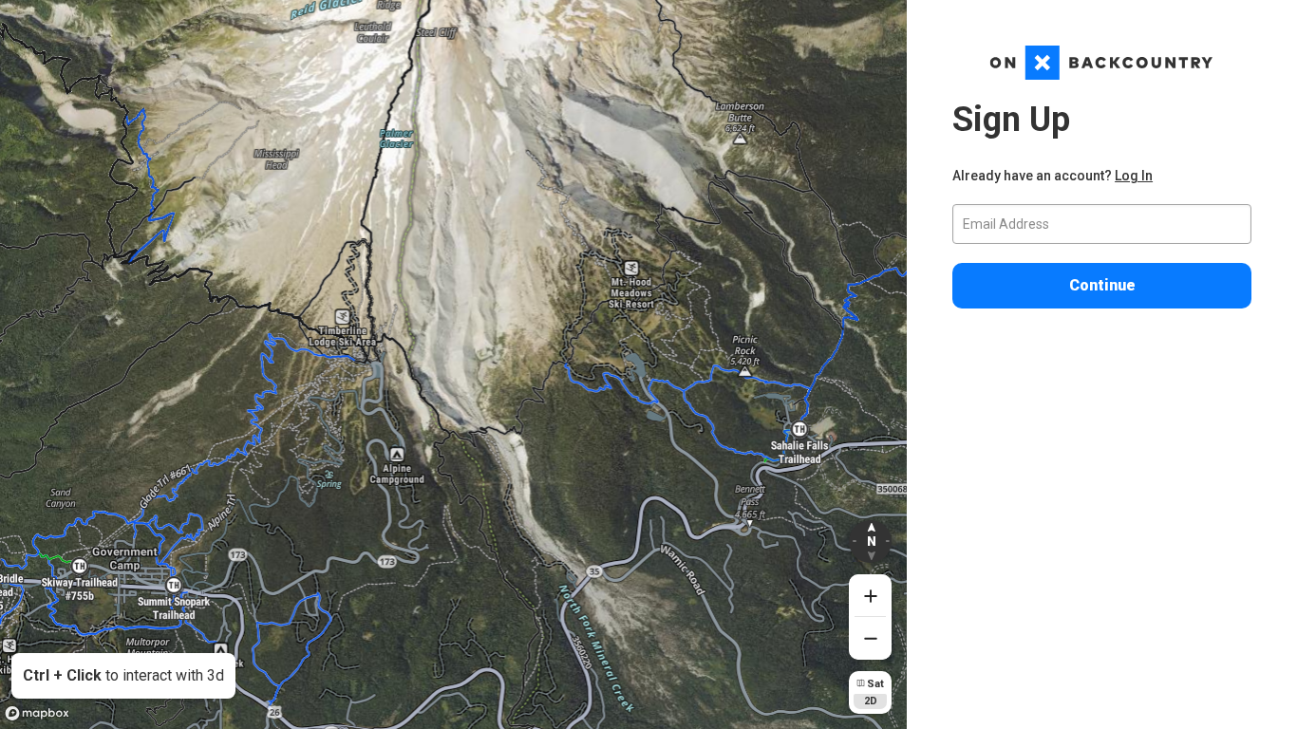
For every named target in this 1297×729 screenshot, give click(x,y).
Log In (1134, 175)
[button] (870, 541)
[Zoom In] (870, 595)
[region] (453, 364)
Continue (1102, 285)
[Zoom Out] (870, 638)
